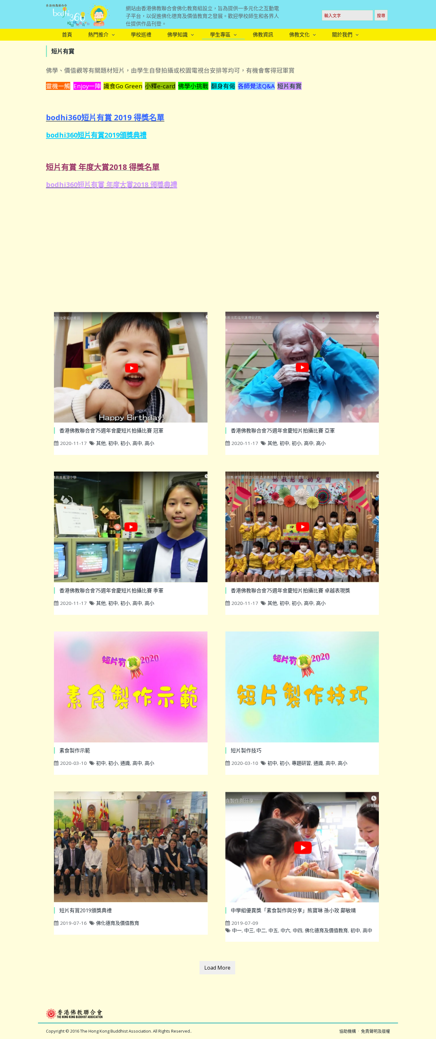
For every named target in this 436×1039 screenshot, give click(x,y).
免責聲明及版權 (375, 1031)
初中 (113, 443)
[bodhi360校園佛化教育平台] (78, 13)
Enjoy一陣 (87, 86)
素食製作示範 (74, 750)
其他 (101, 443)
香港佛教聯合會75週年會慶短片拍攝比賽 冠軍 (111, 430)
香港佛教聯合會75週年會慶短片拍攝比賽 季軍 (111, 590)
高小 (149, 443)
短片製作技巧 (246, 750)
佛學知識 (177, 34)
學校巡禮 (141, 34)
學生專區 (220, 34)
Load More (217, 967)
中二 (261, 930)
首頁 (67, 34)
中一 (237, 930)
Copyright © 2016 (63, 1031)
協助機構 (347, 1031)
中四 (297, 930)
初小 (125, 443)
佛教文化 (299, 34)
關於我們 (342, 34)
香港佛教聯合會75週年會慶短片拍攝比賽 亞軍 (283, 430)
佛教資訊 (263, 34)
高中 (137, 443)
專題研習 (301, 763)
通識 (125, 763)
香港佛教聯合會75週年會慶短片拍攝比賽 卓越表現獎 (290, 590)
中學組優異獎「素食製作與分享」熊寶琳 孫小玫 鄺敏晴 (293, 910)
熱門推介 (98, 34)
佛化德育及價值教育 (117, 923)
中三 (249, 930)
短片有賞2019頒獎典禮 (85, 910)
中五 (273, 930)
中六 (285, 930)
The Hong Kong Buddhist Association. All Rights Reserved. (135, 1031)
